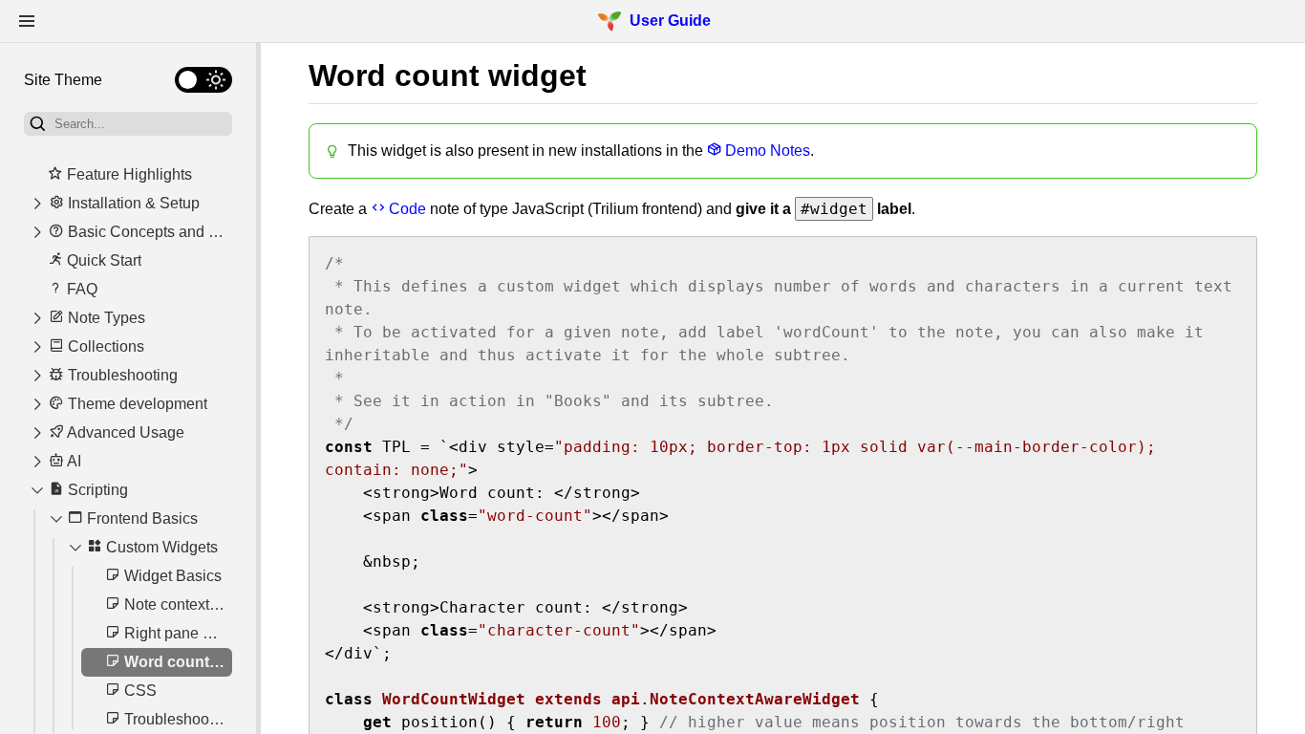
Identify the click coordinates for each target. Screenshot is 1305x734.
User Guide (670, 20)
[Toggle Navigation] (26, 21)
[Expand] (37, 203)
